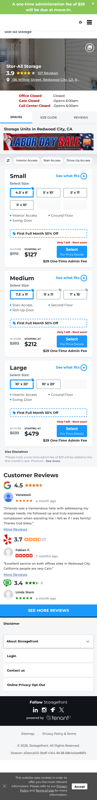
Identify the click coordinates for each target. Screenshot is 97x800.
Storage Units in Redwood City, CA (38, 129)
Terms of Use (45, 790)
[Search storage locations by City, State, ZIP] (79, 22)
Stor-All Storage (23, 66)
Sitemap (27, 734)
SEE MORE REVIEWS (48, 610)
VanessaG (23, 495)
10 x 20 (21, 384)
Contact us (16, 670)
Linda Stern (25, 592)
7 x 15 (75, 294)
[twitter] (61, 709)
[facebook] (52, 709)
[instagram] (44, 709)
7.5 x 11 (22, 294)
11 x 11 (48, 294)
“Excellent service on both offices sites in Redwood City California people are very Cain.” (47, 566)
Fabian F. (23, 550)
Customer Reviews (31, 475)
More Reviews (15, 529)
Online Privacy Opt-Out (26, 685)
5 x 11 (75, 192)
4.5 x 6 (22, 192)
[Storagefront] (27, 25)
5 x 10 (48, 192)
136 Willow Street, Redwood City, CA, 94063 (46, 80)
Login (11, 656)
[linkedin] (35, 709)
